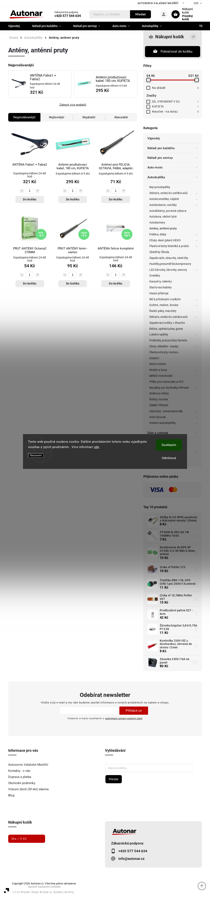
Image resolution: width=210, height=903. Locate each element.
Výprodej (153, 138)
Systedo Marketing (64, 892)
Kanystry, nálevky (160, 281)
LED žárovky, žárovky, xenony (168, 269)
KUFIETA (175, 106)
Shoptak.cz (46, 892)
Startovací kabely (160, 287)
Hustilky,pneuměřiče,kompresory (170, 263)
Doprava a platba (19, 777)
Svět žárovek (157, 417)
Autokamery (157, 222)
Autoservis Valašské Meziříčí (158, 3)
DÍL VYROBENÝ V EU (175, 101)
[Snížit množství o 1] (22, 191)
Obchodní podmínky (21, 783)
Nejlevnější (56, 117)
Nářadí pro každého (161, 148)
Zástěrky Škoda (159, 252)
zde (96, 447)
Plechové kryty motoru (163, 352)
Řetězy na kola (158, 399)
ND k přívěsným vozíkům (165, 299)
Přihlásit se (134, 710)
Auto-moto (155, 167)
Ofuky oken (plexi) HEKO (165, 240)
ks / (19, 839)
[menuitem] (17, 26)
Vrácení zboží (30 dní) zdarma (28, 789)
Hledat (140, 14)
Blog (11, 795)
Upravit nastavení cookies (44, 886)
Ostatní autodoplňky (162, 422)
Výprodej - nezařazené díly (166, 411)
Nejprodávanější (24, 117)
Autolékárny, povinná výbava (167, 210)
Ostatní (154, 358)
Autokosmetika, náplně (164, 199)
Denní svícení (157, 364)
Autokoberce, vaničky (163, 205)
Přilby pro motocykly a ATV (166, 381)
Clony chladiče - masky (163, 346)
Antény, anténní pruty (163, 228)
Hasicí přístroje (159, 293)
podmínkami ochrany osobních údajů (123, 718)
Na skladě (175, 87)
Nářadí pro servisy (160, 158)
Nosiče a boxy (158, 369)
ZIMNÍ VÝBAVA (158, 405)
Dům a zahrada (157, 433)
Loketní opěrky (158, 334)
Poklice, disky (157, 234)
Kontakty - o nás (19, 771)
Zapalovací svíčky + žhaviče (167, 322)
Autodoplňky (156, 177)
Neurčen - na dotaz (175, 111)
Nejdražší (88, 117)
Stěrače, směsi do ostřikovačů (168, 193)
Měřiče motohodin (161, 375)
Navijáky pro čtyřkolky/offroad (169, 387)
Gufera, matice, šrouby (163, 305)
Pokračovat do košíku (177, 51)
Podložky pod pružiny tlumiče (168, 340)
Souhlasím (169, 445)
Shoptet (25, 892)
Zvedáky (154, 275)
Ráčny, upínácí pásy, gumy (166, 328)
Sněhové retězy (159, 393)
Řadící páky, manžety (162, 311)
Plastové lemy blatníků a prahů (169, 246)
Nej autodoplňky (159, 187)
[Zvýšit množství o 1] (37, 191)
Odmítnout (169, 458)
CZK (196, 3)
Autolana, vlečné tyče (163, 216)
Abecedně (121, 117)
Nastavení (36, 455)
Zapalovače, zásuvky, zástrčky (168, 258)
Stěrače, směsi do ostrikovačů (168, 316)
